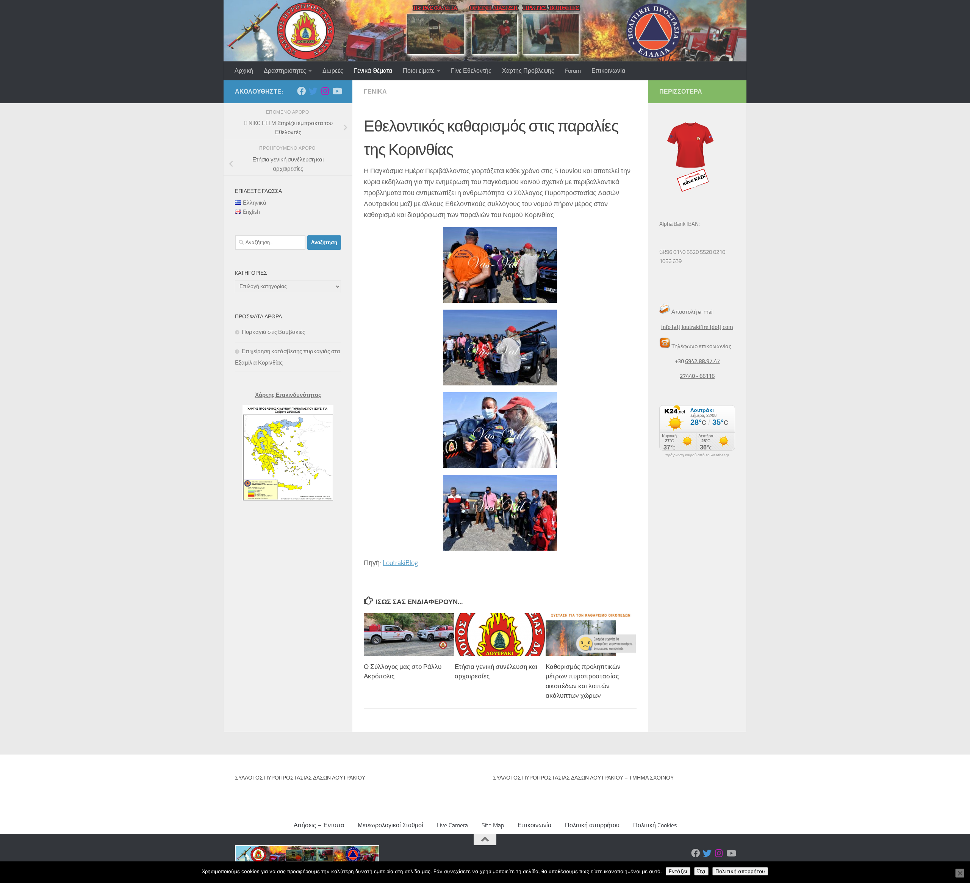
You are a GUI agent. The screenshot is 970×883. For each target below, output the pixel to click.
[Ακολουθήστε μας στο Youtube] (336, 91)
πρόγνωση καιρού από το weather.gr (697, 455)
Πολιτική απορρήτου (592, 825)
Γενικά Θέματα (373, 70)
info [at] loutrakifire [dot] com (697, 327)
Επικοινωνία (608, 70)
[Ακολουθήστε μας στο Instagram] (325, 91)
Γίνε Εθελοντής (471, 70)
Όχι (701, 871)
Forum (573, 70)
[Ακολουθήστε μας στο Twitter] (313, 91)
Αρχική (244, 70)
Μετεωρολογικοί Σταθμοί (390, 825)
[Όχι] (959, 873)
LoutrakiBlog (400, 563)
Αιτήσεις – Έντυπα (319, 825)
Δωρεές (332, 70)
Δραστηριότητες (285, 70)
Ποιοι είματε (419, 70)
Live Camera (452, 825)
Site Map (493, 825)
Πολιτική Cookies (655, 825)
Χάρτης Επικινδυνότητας (288, 394)
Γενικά (375, 91)
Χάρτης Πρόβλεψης (528, 70)
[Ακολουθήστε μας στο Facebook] (301, 91)
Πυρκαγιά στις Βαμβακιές (273, 332)
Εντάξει (678, 871)
